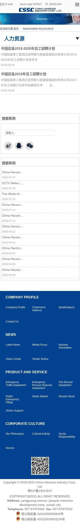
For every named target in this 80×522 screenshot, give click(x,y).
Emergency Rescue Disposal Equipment (42, 385)
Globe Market (40, 396)
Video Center (13, 358)
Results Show (67, 396)
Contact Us (12, 321)
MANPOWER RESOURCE (38, 28)
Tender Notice (40, 358)
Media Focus (39, 344)
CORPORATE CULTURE (25, 424)
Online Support (14, 410)
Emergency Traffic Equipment (16, 384)
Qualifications (66, 307)
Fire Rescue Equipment (66, 384)
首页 (16, 28)
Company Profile (15, 307)
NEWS (11, 334)
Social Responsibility (67, 435)
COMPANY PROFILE (22, 297)
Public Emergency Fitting (12, 399)
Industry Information (65, 346)
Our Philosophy (15, 433)
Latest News (13, 344)
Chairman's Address (38, 309)
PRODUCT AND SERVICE (26, 372)
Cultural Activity (41, 433)
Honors (10, 448)
